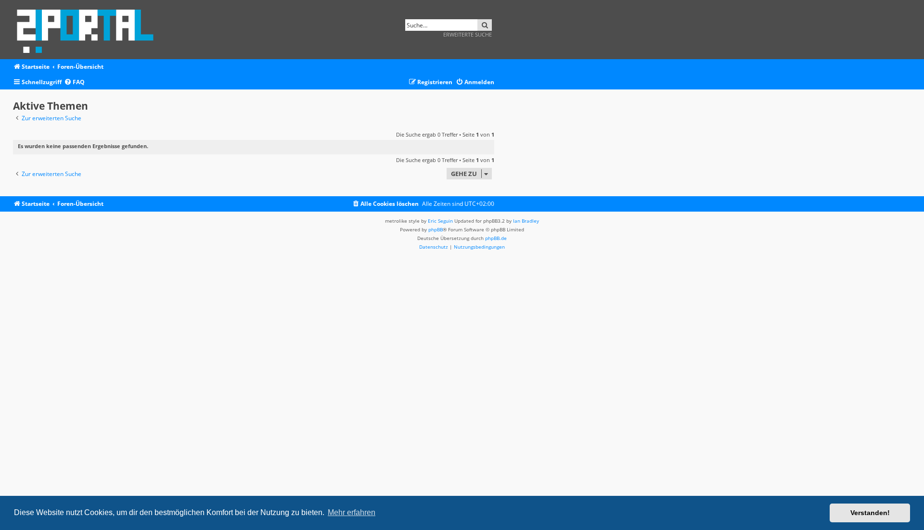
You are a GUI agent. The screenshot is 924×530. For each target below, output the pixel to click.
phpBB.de (496, 238)
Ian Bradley (526, 220)
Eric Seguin (440, 220)
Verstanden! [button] (870, 513)
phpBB (435, 229)
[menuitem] (74, 82)
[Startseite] (88, 29)
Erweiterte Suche (467, 34)
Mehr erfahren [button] (351, 512)
